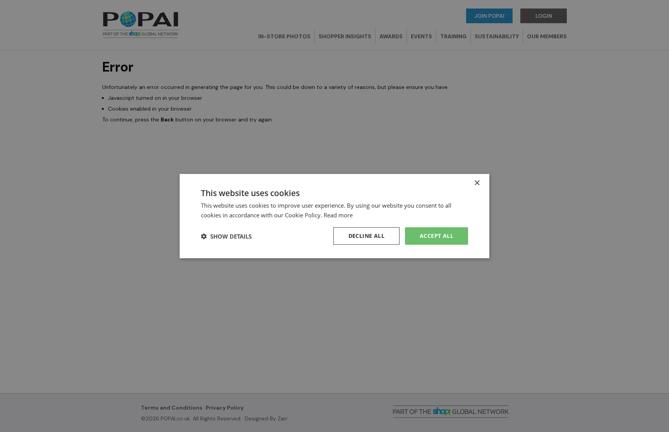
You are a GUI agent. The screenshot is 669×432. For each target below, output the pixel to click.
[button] (226, 235)
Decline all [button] (366, 235)
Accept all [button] (436, 235)
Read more (338, 215)
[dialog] (334, 216)
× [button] (477, 183)
